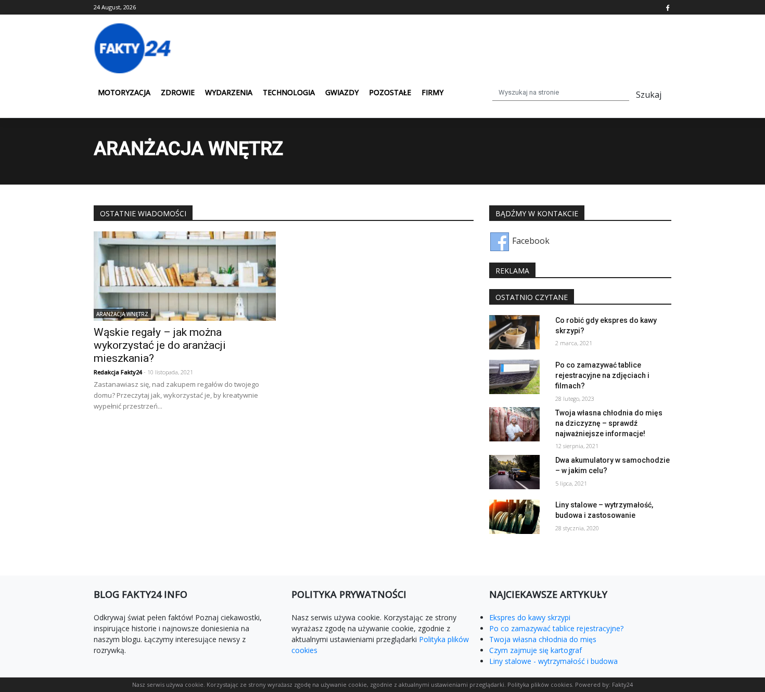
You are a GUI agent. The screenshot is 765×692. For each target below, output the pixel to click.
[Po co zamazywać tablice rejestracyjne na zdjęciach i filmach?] (514, 376)
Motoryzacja (124, 92)
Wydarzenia (228, 92)
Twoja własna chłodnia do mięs (542, 639)
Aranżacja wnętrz (122, 313)
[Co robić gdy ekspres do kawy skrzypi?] (514, 331)
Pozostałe (390, 92)
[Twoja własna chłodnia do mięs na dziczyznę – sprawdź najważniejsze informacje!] (514, 423)
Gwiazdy (342, 92)
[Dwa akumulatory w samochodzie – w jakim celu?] (514, 471)
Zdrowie (178, 92)
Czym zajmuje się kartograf (535, 650)
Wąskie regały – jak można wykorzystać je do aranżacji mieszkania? (160, 345)
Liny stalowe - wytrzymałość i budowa (553, 661)
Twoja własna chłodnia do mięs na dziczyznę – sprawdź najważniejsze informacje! (608, 422)
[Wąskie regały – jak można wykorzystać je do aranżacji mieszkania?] (185, 275)
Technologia (289, 92)
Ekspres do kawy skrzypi (529, 617)
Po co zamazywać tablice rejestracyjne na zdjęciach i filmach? (602, 375)
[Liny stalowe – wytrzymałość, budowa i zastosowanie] (514, 515)
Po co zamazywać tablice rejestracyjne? (556, 628)
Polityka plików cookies (539, 684)
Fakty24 (622, 684)
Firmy (432, 92)
